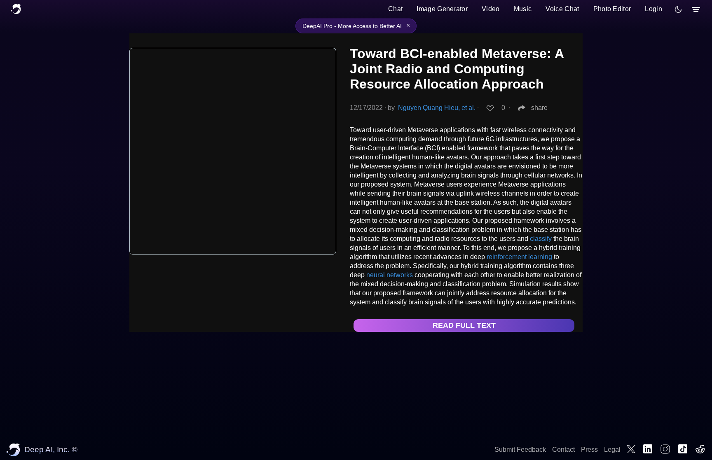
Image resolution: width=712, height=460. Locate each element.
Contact (563, 449)
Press (589, 449)
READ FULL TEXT (464, 325)
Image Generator (442, 8)
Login (653, 8)
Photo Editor (612, 8)
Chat (395, 8)
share (539, 107)
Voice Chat (562, 8)
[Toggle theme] (678, 9)
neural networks (389, 274)
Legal (612, 449)
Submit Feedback (520, 449)
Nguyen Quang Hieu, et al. (436, 107)
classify (541, 238)
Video (491, 8)
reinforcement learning (519, 256)
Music (523, 8)
